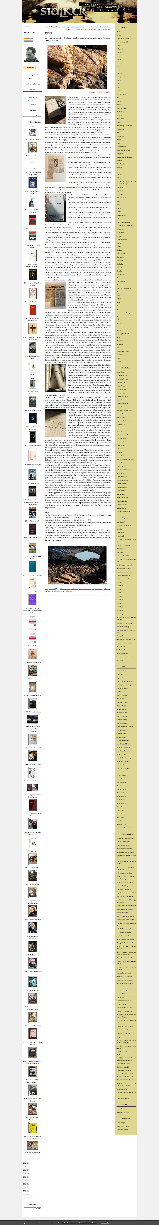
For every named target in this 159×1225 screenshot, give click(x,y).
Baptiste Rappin (122, 678)
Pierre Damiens (121, 803)
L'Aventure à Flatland (123, 1030)
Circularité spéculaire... (124, 545)
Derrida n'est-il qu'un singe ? (125, 1011)
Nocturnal (120, 636)
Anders (119, 35)
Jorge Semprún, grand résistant (126, 893)
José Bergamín (121, 438)
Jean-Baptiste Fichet (123, 740)
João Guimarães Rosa (123, 435)
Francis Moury (121, 706)
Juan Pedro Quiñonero (123, 768)
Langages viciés (122, 239)
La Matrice (120, 229)
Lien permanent (50, 589)
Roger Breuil (121, 490)
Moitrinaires (120, 285)
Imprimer (71, 591)
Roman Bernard (121, 814)
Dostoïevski (120, 136)
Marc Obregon (121, 786)
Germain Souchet (122, 723)
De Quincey (120, 112)
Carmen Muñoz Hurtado (124, 681)
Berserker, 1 (120, 532)
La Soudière (120, 232)
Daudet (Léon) (121, 108)
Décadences (120, 119)
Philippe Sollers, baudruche (125, 943)
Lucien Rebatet (121, 463)
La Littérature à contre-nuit (125, 225)
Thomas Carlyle (122, 504)
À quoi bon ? (121, 522)
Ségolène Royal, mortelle (124, 976)
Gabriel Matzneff (122, 716)
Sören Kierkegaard (122, 497)
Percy (118, 302)
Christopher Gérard (123, 688)
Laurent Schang (121, 775)
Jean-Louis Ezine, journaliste (126, 886)
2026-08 (26, 1163)
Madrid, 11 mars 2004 (123, 1067)
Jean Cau (119, 431)
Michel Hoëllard (122, 793)
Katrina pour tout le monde (125, 1026)
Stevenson (120, 341)
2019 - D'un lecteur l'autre (33, 919)
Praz (118, 316)
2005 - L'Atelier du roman (33, 302)
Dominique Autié (122, 702)
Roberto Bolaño (122, 483)
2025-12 (26, 1191)
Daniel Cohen (121, 699)
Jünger (119, 208)
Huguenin (120, 191)
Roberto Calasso (122, 487)
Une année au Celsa (123, 1098)
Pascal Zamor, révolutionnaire (126, 936)
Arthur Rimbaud (122, 375)
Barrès (118, 45)
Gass (118, 171)
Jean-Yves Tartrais (122, 765)
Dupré (118, 143)
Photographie (93, 92)
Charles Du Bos (121, 389)
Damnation (120, 549)
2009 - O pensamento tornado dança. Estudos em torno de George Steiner (32, 502)
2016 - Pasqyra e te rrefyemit (33, 695)
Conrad (119, 91)
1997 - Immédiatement (32, 156)
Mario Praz (120, 466)
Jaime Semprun (121, 428)
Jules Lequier (121, 445)
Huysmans (120, 194)
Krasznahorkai (121, 215)
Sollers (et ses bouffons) (124, 334)
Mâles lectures (121, 253)
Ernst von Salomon (123, 403)
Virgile (119, 358)
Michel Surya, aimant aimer (125, 919)
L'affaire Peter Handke (123, 1063)
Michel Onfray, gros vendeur (125, 916)
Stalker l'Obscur (121, 646)
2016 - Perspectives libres (33, 712)
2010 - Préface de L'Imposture (32, 575)
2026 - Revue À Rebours (32, 1152)
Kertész (119, 212)
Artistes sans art (121, 1004)
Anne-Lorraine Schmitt (124, 1001)
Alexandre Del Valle (123, 671)
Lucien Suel (120, 779)
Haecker (119, 174)
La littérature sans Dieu (124, 579)
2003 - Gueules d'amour (32, 229)
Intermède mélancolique (124, 572)
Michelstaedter (121, 281)
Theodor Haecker (122, 501)
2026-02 (26, 1184)
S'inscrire (34, 97)
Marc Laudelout (122, 782)
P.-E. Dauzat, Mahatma (124, 932)
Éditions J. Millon (122, 1130)
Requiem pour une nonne (124, 643)
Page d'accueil (96, 27)
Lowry (119, 246)
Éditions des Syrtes (123, 1126)
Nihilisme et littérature (124, 1070)
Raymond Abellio (122, 480)
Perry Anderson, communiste (125, 939)
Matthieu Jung (121, 789)
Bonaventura (121, 382)
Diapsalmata (120, 552)
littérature (63, 589)
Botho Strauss (121, 386)
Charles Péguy (121, 393)
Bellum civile (121, 49)
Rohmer (119, 320)
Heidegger (120, 178)
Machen (119, 250)
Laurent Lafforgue (122, 772)
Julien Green (120, 449)
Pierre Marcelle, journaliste (125, 958)
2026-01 (26, 1187)
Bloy (118, 56)
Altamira (119, 529)
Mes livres (120, 278)
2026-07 (26, 1166)
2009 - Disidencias (33, 483)
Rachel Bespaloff (122, 477)
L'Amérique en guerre (123, 222)
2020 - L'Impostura (33, 990)
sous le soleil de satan (57, 591)
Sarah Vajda (120, 817)
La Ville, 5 (120, 596)
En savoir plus (105, 1223)
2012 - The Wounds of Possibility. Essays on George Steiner (32, 610)
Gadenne (119, 167)
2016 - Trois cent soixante (32, 764)
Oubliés (119, 299)
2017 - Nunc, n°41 (32, 851)
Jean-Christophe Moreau (124, 747)
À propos (26, 27)
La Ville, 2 (120, 586)
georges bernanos (96, 589)
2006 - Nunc (33, 375)
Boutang (119, 63)
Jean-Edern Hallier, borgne (125, 882)
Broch (118, 66)
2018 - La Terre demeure (32, 884)
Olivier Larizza (121, 796)
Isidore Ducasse (121, 424)
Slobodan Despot (122, 824)
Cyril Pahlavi (121, 692)
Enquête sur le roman (123, 150)
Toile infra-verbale (122, 653)
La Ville (119, 236)
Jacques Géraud (121, 737)
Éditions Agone (121, 1123)
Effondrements (121, 146)
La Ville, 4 (120, 593)
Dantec (119, 101)
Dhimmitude (120, 129)
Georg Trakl (120, 407)
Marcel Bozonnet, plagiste (125, 909)
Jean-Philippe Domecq (124, 758)
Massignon (120, 260)
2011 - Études (32, 592)
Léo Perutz (120, 452)
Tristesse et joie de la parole (125, 657)
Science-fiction (121, 327)
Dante (118, 98)
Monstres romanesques (124, 288)
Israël (118, 201)
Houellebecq (121, 187)
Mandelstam (120, 257)
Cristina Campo (121, 94)
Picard (118, 306)
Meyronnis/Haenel (122, 912)
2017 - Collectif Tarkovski (32, 781)
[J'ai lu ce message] (157, 1223)
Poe (118, 309)
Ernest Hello (120, 400)
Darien (119, 105)
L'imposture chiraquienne (125, 1037)
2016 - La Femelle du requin (33, 662)
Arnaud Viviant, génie (123, 841)
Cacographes (121, 77)
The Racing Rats (122, 650)
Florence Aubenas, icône (124, 848)
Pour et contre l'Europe (124, 313)
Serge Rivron (121, 821)
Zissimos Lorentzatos (123, 511)
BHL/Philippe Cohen (123, 845)
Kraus (118, 218)
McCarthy (120, 264)
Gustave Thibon (122, 414)
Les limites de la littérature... (125, 623)
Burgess (119, 73)
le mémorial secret (85, 589)
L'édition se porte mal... (124, 1033)
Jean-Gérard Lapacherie (124, 751)
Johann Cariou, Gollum (124, 889)
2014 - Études (32, 629)
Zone (95, 262)
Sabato (119, 323)
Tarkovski (120, 344)
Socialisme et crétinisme (124, 980)
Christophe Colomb (123, 396)
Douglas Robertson (123, 1112)
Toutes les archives (29, 1198)
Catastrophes (121, 84)
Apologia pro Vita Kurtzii (125, 38)
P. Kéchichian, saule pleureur (126, 929)
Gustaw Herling (121, 417)
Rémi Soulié (120, 810)
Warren (119, 362)
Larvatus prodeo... (122, 614)
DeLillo (119, 122)
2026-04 (26, 1177)
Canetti (119, 80)
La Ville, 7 (120, 603)
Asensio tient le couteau (124, 1008)
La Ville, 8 (120, 607)
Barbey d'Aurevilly (123, 42)
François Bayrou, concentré (125, 852)
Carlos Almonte (121, 1109)
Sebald (119, 330)
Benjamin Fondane (123, 379)
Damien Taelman (122, 695)
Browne (119, 70)
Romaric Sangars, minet (124, 973)
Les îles (119, 243)
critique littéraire (72, 589)
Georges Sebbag (122, 719)
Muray (119, 292)
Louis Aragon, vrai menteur (125, 896)
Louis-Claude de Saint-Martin (126, 459)
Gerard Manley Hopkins (124, 410)
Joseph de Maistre (122, 442)
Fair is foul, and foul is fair (125, 565)
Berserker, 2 (120, 536)
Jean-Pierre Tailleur (123, 761)
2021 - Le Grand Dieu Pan (32, 1026)
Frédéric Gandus (122, 713)
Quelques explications (33, 84)
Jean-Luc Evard (121, 754)
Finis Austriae (121, 164)
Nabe (118, 295)
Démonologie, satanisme (124, 126)
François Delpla (121, 709)
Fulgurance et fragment (124, 568)
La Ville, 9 (120, 610)
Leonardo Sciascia (122, 456)
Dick (118, 132)
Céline (119, 87)
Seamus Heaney (121, 494)
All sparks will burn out (124, 525)
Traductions (120, 355)
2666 (118, 31)
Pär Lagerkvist (121, 473)
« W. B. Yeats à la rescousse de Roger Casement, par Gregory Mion (68, 27)
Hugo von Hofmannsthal (124, 421)
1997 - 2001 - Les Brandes (32, 139)
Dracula (119, 139)
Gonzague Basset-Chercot (125, 726)
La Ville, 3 (120, 589)
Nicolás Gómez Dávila (124, 470)
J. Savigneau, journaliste (124, 873)
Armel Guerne (121, 372)
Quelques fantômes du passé (125, 1080)
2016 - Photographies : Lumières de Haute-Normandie (32, 729)
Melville (119, 271)
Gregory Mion (121, 730)
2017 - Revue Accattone (32, 868)
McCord (119, 267)
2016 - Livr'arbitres (33, 679)
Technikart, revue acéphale (125, 983)
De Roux (119, 115)
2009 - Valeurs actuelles (32, 521)
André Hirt (120, 674)
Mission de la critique (123, 627)
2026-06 (26, 1170)
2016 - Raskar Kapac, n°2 (33, 748)
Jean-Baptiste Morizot (123, 744)
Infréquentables (121, 198)
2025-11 (26, 1194)
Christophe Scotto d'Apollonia (126, 685)
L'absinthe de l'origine (123, 575)
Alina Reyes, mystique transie (126, 838)
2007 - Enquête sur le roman (32, 410)
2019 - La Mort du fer (32, 955)
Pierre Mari (120, 807)
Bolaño (119, 59)
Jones (118, 205)
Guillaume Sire (121, 733)
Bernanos (119, 52)
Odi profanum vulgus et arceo (126, 639)
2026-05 (26, 1173)
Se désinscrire (34, 101)
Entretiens (120, 153)
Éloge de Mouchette (123, 556)
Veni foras (120, 660)
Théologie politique (123, 351)
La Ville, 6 (120, 600)
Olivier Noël (120, 800)
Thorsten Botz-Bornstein (124, 828)
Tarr (118, 348)
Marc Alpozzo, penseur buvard (126, 905)
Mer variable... (121, 274)
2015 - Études (32, 646)
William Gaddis (121, 508)
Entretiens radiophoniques (125, 157)
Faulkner (119, 160)
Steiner (119, 337)
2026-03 (26, 1180)
